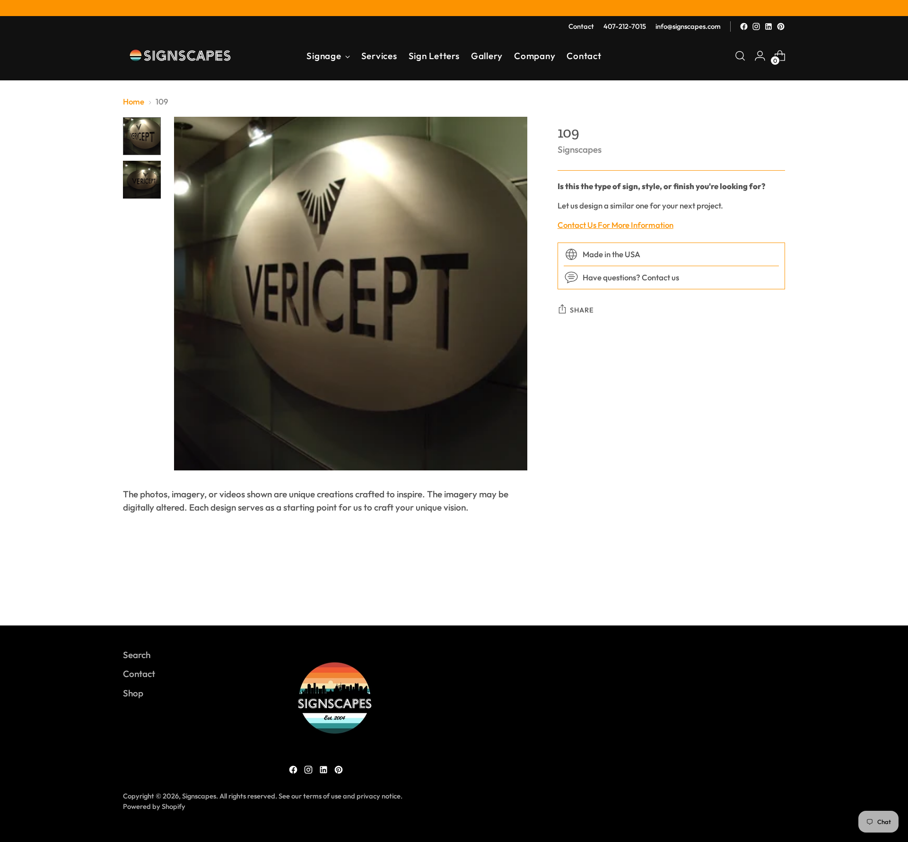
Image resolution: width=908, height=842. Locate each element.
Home (133, 101)
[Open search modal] (740, 55)
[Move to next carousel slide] (777, 592)
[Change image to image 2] (142, 180)
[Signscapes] (179, 56)
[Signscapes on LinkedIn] (768, 26)
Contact (139, 673)
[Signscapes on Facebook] (744, 26)
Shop (133, 693)
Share (582, 309)
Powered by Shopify (154, 806)
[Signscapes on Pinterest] (781, 26)
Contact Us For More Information (615, 225)
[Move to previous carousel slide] (755, 593)
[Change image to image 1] (142, 136)
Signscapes (580, 149)
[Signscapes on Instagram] (756, 26)
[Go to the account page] (760, 55)
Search (136, 654)
